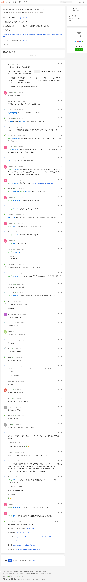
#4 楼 (10, 139)
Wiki (25, 2)
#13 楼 (10, 209)
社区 (14, 2)
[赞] (61, 64)
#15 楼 (10, 252)
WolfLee (10, 461)
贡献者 (44, 571)
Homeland (34, 573)
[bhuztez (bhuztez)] (5, 93)
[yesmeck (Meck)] (5, 366)
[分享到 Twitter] (76, 41)
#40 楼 (10, 480)
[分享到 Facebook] (80, 41)
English (44, 579)
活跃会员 (32, 571)
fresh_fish (11, 273)
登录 (84, 2)
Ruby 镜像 (16, 571)
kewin (10, 357)
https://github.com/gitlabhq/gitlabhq (27, 549)
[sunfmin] (5, 110)
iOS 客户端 (21, 579)
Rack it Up (30, 529)
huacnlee (5, 12)
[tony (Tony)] (5, 407)
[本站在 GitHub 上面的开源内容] (4, 579)
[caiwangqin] (5, 314)
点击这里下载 (27, 41)
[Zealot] (5, 332)
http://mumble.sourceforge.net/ (42, 183)
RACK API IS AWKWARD (24, 533)
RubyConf (9, 571)
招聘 (20, 2)
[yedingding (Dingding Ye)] (5, 101)
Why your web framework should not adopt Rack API (33, 537)
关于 (4, 571)
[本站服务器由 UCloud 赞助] (9, 576)
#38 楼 (10, 516)
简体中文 (38, 579)
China (5, 2)
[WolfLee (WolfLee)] (5, 461)
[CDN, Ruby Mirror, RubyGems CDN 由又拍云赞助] (19, 576)
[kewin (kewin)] (5, 357)
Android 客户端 (29, 579)
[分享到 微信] (82, 41)
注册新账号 (33, 560)
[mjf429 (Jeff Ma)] (5, 127)
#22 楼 (10, 296)
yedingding (12, 101)
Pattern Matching (22, 541)
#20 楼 (10, 276)
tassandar (11, 214)
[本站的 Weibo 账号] (9, 579)
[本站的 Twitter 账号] (6, 579)
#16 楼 (10, 235)
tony (9, 407)
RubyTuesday (9, 9)
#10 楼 (22, 192)
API (40, 571)
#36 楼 (10, 507)
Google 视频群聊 (23, 18)
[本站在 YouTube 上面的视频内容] (12, 579)
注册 (80, 2)
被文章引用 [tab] (12, 52)
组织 (37, 571)
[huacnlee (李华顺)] (5, 119)
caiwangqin (12, 314)
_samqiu (10, 452)
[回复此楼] (59, 64)
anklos (10, 390)
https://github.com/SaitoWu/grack (24, 545)
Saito (23, 12)
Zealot (10, 331)
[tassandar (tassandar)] (5, 215)
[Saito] (5, 64)
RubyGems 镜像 (24, 571)
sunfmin (10, 110)
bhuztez (10, 92)
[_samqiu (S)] (5, 452)
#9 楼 (10, 169)
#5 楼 (10, 150)
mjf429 (10, 127)
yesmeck (11, 366)
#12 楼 (10, 200)
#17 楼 (10, 243)
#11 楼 (10, 192)
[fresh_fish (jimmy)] (5, 273)
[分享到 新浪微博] (78, 41)
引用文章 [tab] (5, 52)
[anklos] (5, 390)
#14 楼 (10, 226)
